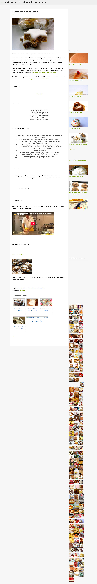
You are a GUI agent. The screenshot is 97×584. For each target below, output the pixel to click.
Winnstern (22, 290)
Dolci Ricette (41, 288)
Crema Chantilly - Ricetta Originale (76, 176)
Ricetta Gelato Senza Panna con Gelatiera (78, 144)
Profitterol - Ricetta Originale (75, 112)
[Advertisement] (38, 357)
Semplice (40, 94)
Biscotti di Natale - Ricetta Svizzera (27, 288)
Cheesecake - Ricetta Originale (76, 80)
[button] (13, 15)
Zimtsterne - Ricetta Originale (17, 254)
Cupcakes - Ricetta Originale (75, 128)
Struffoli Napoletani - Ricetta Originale (77, 210)
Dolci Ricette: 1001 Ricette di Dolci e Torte (25, 2)
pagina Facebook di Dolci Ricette (40, 79)
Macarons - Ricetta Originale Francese (77, 160)
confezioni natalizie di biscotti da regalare (44, 72)
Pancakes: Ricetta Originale (75, 96)
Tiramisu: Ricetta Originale (75, 64)
